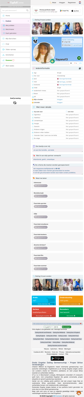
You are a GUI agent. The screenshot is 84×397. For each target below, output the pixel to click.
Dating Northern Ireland (52, 339)
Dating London (62, 335)
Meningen (67, 349)
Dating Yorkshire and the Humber (57, 345)
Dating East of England (73, 332)
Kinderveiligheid (52, 354)
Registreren (72, 2)
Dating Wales (56, 342)
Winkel (60, 349)
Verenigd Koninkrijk (65, 79)
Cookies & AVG (38, 352)
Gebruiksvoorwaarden (73, 352)
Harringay (62, 82)
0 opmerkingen (77, 45)
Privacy (61, 352)
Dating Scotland (65, 339)
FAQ (66, 354)
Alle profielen (10, 25)
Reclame (48, 352)
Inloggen (62, 2)
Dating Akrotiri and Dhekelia (43, 332)
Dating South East (76, 339)
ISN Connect (57, 396)
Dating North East (74, 335)
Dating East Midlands (59, 332)
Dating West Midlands (68, 342)
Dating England (40, 335)
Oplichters (53, 349)
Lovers (16, 2)
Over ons (55, 352)
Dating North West (38, 339)
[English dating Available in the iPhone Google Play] (57, 357)
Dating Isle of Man (52, 335)
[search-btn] (27, 10)
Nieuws (46, 349)
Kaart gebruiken (11, 33)
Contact (61, 354)
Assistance (79, 392)
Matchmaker (10, 29)
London (69, 82)
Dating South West (46, 342)
